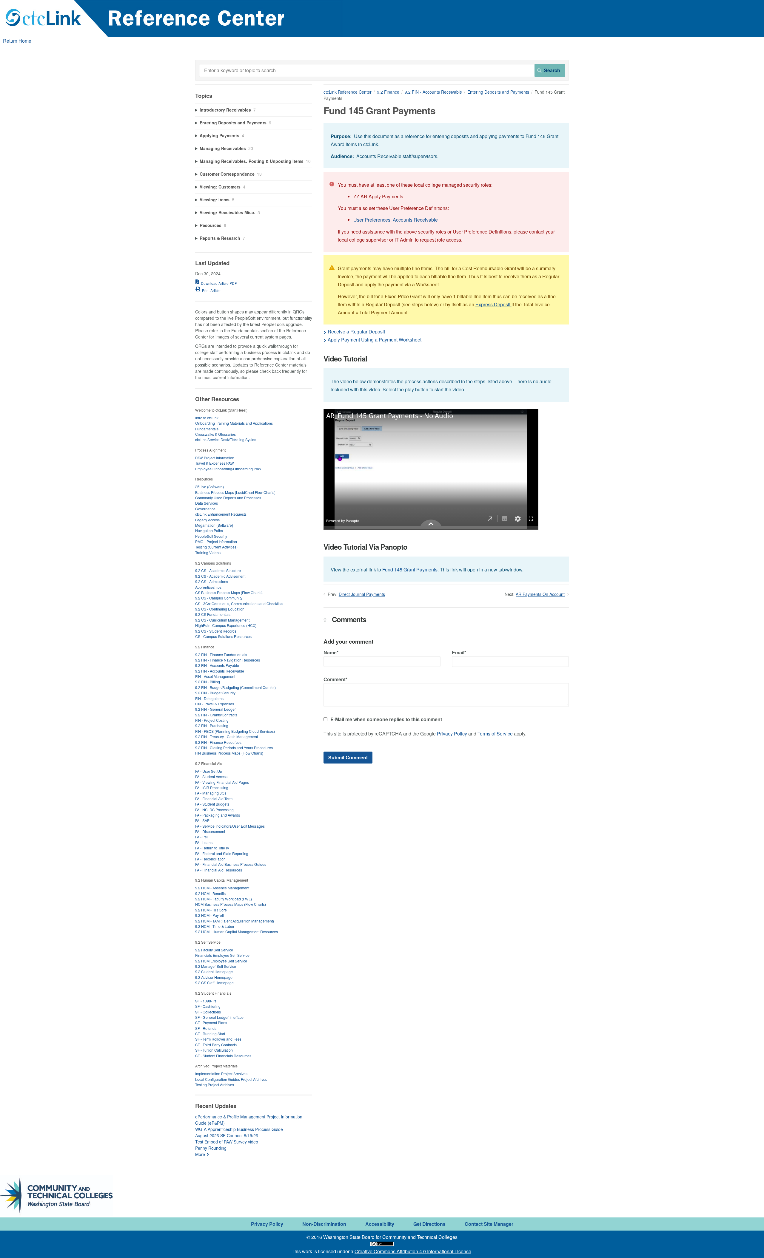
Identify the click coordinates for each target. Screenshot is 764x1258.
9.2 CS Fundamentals (212, 614)
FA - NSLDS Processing (214, 809)
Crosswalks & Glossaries (215, 434)
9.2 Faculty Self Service (214, 949)
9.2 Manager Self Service (215, 966)
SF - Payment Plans (211, 1022)
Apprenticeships (208, 587)
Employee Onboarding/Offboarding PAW (228, 468)
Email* (459, 652)
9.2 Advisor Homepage (213, 977)
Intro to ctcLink (206, 417)
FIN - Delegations (209, 698)
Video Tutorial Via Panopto (365, 547)
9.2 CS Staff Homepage (214, 982)
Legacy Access (207, 519)
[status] (446, 145)
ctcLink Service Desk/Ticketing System (226, 439)
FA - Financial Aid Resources (218, 869)
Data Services (206, 503)
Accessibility (379, 1223)
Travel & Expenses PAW (214, 463)
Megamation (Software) (214, 525)
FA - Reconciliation (210, 858)
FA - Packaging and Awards (217, 814)
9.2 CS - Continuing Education (219, 608)
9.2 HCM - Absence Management (222, 887)
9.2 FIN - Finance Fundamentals (221, 654)
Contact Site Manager (489, 1223)
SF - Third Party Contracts (216, 1044)
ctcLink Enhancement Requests (221, 514)
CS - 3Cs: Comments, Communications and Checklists (239, 603)
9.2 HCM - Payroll (209, 915)
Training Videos (208, 552)
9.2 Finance (388, 92)
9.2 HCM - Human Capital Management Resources (236, 931)
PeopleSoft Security (211, 536)
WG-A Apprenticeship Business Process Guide (239, 1129)
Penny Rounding (211, 1148)
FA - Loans (203, 842)
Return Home (17, 40)
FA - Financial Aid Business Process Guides (230, 864)
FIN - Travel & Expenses (214, 703)
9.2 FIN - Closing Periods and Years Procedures (234, 747)
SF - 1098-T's (205, 1000)
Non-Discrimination (324, 1223)
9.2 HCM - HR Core (211, 909)
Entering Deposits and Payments (498, 92)
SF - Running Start (210, 1033)
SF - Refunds (205, 1028)
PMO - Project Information (216, 541)
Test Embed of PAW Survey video (226, 1142)
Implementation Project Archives (221, 1073)
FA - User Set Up (208, 771)
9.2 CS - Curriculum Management (222, 619)
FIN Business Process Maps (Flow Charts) (229, 752)
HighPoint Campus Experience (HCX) (225, 625)
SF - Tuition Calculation (214, 1050)
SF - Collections (208, 1011)
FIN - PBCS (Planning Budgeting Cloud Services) (235, 731)
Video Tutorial (345, 358)
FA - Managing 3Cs (210, 792)
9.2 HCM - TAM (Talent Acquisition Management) (234, 920)
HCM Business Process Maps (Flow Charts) (230, 904)
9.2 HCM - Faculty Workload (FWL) (223, 898)
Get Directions (429, 1223)
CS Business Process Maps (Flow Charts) (229, 592)
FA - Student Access (211, 776)
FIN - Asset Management (215, 676)
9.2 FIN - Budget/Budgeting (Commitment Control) (235, 687)
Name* (331, 652)
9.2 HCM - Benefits (210, 893)
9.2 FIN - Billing (207, 681)
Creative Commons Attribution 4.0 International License (413, 1251)
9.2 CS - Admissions (211, 581)
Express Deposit (493, 304)
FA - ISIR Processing (211, 787)
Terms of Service (495, 733)
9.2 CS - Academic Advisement (220, 576)
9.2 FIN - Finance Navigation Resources (227, 659)
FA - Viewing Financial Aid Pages (222, 782)
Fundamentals (206, 428)
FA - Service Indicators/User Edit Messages (230, 826)
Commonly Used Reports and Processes (228, 497)
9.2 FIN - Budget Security (215, 692)
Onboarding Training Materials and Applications (234, 423)
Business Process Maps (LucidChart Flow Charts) (235, 492)
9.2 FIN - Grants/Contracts (216, 714)
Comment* (335, 679)
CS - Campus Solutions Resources (223, 636)
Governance (205, 508)
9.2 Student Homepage (214, 971)
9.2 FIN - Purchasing (211, 725)
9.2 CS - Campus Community (218, 597)
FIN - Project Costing (212, 720)
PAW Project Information (214, 457)
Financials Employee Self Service (222, 955)
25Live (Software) (209, 486)
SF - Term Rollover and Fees (218, 1038)
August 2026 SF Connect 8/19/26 (226, 1135)
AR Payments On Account (540, 594)
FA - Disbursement (210, 831)
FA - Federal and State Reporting (221, 853)
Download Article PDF (219, 283)
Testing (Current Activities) (216, 546)
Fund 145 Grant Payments (410, 569)
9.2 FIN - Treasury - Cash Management (226, 736)
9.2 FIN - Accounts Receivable (433, 92)
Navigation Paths (209, 530)
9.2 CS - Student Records (215, 630)
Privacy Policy (452, 733)
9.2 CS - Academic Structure (218, 570)
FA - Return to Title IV (212, 847)
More (200, 1154)
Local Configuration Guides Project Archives (231, 1079)
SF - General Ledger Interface (219, 1017)
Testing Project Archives (214, 1084)
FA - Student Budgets (212, 803)
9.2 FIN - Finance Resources (218, 742)
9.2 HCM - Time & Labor (214, 926)
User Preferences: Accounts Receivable (395, 219)
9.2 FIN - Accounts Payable (217, 665)
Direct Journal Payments (362, 594)
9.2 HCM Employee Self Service (221, 960)
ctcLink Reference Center (348, 92)
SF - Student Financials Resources (223, 1055)
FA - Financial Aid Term (213, 798)
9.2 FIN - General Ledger (215, 709)
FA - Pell (202, 836)
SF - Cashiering (208, 1006)
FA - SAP (202, 820)
